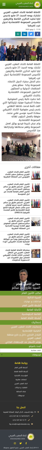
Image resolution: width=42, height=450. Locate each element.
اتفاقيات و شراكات (21, 387)
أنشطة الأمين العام (31, 305)
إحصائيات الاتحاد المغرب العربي (26, 327)
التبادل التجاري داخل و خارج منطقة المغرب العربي (24, 336)
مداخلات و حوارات (32, 301)
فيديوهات (36, 355)
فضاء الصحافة (21, 391)
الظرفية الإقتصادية (31, 331)
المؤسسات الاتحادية (21, 375)
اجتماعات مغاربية (21, 379)
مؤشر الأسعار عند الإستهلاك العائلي (23, 342)
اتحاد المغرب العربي (21, 383)
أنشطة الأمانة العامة (31, 318)
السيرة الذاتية (34, 297)
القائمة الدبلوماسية (31, 314)
